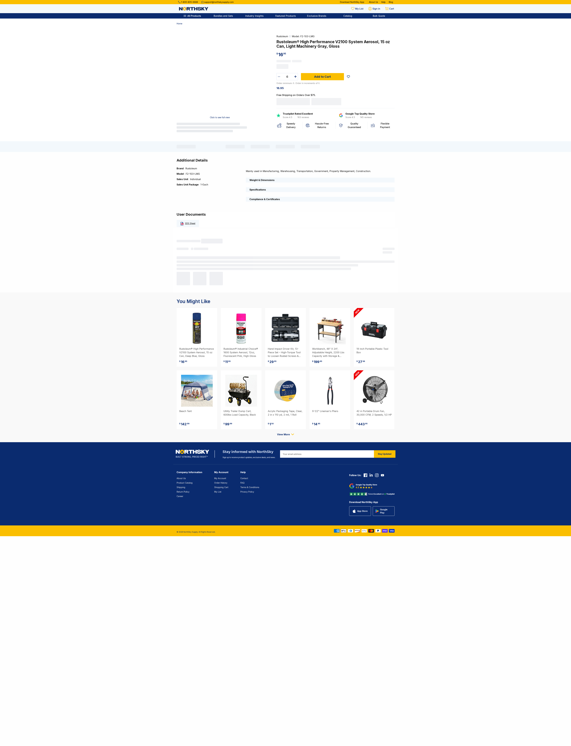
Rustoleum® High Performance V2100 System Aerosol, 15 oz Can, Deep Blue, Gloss (196, 352)
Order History (220, 482)
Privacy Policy (247, 491)
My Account (220, 478)
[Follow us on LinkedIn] (371, 475)
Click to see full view (220, 117)
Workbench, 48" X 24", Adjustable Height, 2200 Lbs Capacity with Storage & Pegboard (328, 352)
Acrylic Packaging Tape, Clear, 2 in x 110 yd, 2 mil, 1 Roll (285, 413)
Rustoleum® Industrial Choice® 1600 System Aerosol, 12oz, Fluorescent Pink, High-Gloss (240, 352)
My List (217, 491)
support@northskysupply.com (219, 2)
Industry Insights (254, 15)
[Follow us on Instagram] (377, 475)
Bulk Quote (379, 15)
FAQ (242, 482)
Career (180, 496)
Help (383, 2)
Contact (244, 478)
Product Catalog (185, 482)
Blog (391, 2)
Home (179, 23)
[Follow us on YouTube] (382, 475)
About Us (373, 2)
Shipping (181, 487)
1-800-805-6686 (189, 2)
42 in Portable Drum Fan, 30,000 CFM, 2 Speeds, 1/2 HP (374, 413)
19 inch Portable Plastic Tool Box (372, 350)
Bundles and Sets (223, 15)
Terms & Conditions (249, 487)
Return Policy (183, 491)
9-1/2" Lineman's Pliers (325, 411)
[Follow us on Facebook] (365, 475)
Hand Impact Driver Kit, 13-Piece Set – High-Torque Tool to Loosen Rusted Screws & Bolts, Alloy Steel (284, 352)
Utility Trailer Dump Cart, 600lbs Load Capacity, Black (239, 413)
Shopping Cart (221, 487)
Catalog (347, 15)
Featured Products (285, 15)
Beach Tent (185, 411)
